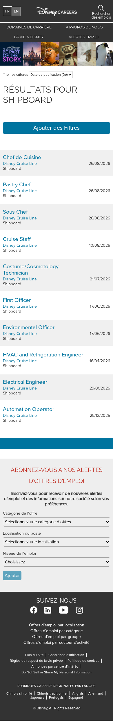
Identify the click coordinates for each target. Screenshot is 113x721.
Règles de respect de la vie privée (37, 661)
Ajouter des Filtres (56, 128)
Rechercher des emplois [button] (101, 8)
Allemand (96, 693)
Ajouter (12, 575)
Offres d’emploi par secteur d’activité (56, 642)
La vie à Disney (30, 37)
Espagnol (75, 697)
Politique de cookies (85, 661)
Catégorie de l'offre (20, 513)
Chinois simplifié (20, 693)
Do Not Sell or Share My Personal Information (56, 672)
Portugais (57, 697)
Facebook (33, 610)
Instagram (79, 610)
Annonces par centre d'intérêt (55, 666)
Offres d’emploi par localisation (56, 625)
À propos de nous (84, 27)
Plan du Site (34, 655)
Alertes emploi (84, 37)
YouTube (63, 610)
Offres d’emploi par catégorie (56, 630)
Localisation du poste (22, 533)
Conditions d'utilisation (67, 655)
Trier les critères (15, 74)
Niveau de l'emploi (19, 553)
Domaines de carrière (29, 27)
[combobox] (56, 522)
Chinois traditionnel (53, 693)
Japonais (38, 697)
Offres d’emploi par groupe (56, 636)
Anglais (79, 693)
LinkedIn (47, 610)
